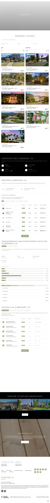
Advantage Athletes (9, 217)
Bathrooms (19, 43)
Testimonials (3, 471)
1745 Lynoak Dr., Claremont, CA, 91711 (11, 322)
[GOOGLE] (38, 472)
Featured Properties (18, 470)
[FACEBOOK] (35, 469)
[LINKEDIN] (40, 469)
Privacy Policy (46, 496)
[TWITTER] (43, 469)
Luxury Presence (27, 496)
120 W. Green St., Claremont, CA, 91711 (11, 336)
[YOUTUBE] (46, 469)
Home (2, 470)
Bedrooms (35, 43)
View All (25, 414)
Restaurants (7, 201)
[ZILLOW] (40, 472)
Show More (25, 350)
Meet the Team (9, 470)
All (3, 201)
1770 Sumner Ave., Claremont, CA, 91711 (11, 341)
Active (17, 201)
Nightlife (26, 201)
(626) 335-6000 (3, 464)
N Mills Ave (7, 231)
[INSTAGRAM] (38, 469)
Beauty (21, 201)
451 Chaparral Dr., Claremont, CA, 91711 (11, 327)
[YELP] (35, 472)
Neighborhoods (28, 470)
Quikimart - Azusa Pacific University (9, 212)
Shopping (13, 201)
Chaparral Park (8, 225)
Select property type (4, 43)
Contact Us (11, 471)
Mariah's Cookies (8, 208)
